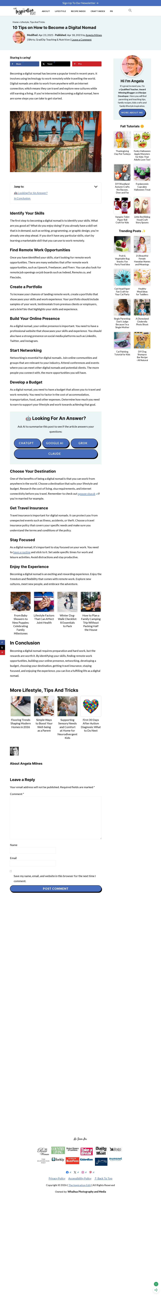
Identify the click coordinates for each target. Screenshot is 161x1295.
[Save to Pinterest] (2, 652)
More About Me (132, 112)
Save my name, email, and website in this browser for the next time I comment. (55, 878)
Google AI (54, 443)
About (46, 11)
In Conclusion (22, 198)
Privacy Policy (57, 1178)
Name (13, 845)
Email (13, 858)
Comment (17, 794)
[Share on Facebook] (2, 642)
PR (111, 11)
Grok (83, 443)
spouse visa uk (86, 493)
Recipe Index (78, 11)
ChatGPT (26, 443)
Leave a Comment (82, 39)
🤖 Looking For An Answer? (31, 193)
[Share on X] (2, 647)
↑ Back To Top (103, 1178)
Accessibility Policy (79, 1178)
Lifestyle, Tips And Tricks (32, 22)
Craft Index (98, 11)
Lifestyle (60, 11)
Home (16, 22)
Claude (54, 453)
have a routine (21, 552)
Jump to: (19, 186)
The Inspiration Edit (79, 1185)
